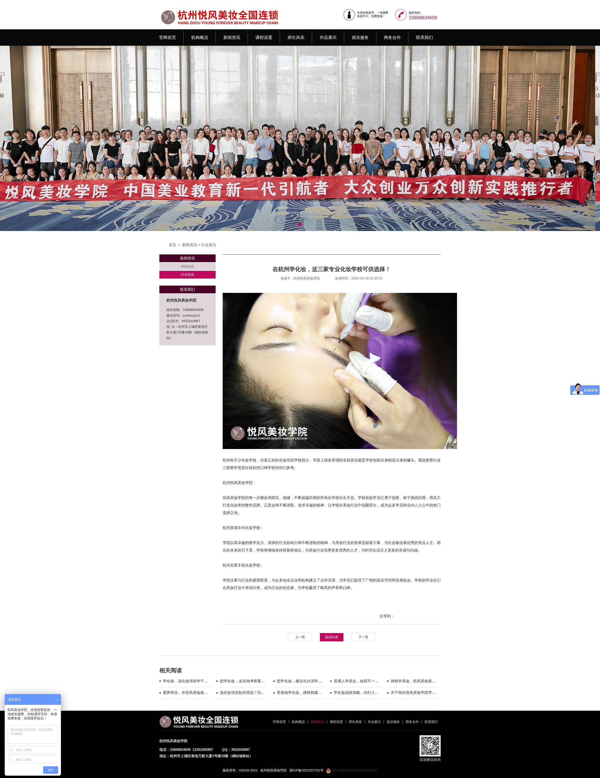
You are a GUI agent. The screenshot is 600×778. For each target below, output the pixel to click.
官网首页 (167, 37)
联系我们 (424, 37)
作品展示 (328, 37)
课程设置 (263, 37)
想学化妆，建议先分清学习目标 (299, 682)
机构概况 (199, 37)
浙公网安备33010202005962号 (353, 770)
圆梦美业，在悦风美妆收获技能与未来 (185, 693)
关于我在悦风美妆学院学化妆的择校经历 (413, 693)
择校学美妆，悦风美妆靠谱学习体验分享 (413, 682)
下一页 (363, 637)
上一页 (300, 637)
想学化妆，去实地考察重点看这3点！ (242, 682)
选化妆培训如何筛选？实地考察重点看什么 (242, 693)
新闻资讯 (231, 37)
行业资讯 (208, 245)
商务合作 (392, 37)
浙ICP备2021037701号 (306, 770)
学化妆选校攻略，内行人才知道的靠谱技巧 (356, 693)
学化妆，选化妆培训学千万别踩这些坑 (185, 682)
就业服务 (360, 37)
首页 (172, 245)
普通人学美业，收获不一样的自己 (356, 682)
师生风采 (296, 37)
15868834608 (423, 17)
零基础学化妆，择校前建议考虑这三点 (299, 693)
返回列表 (331, 637)
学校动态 (187, 266)
